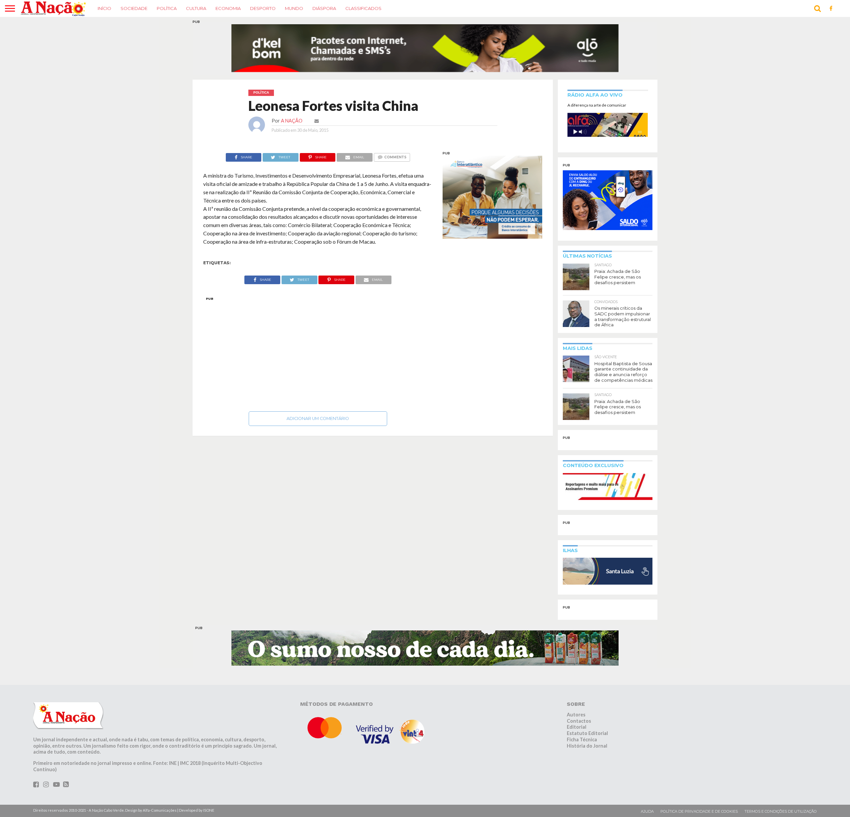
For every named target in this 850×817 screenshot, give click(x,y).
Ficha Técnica (582, 727)
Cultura (196, 8)
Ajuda (647, 798)
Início (104, 8)
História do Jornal (587, 733)
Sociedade (134, 8)
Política (167, 8)
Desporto (263, 8)
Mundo (294, 8)
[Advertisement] (318, 339)
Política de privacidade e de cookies (699, 798)
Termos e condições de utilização (780, 798)
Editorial (576, 714)
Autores (576, 702)
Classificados (363, 8)
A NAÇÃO (291, 108)
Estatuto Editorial (587, 720)
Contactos (579, 708)
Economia (228, 8)
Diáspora (324, 8)
